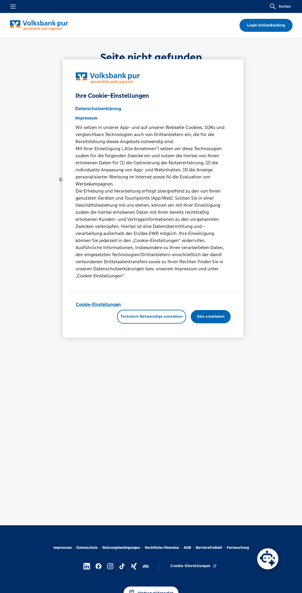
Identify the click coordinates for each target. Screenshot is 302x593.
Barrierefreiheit (209, 547)
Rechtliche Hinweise (162, 547)
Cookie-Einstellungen (98, 304)
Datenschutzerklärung (98, 108)
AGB (187, 547)
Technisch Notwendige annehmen (152, 316)
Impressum (62, 547)
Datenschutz (87, 547)
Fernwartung (238, 547)
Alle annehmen (210, 316)
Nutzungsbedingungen (121, 547)
